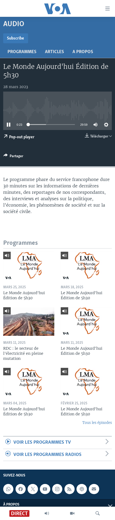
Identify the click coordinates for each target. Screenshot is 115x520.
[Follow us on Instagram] (57, 489)
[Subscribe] (94, 489)
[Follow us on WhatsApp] (8, 489)
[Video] (72, 513)
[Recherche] (98, 513)
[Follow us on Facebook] (21, 489)
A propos (82, 52)
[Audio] (47, 513)
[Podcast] (81, 489)
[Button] (13, 157)
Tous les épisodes (97, 422)
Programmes (21, 52)
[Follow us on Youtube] (45, 489)
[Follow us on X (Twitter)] (33, 489)
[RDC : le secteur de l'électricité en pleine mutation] (28, 321)
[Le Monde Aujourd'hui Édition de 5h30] (28, 266)
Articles (54, 52)
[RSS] (69, 489)
